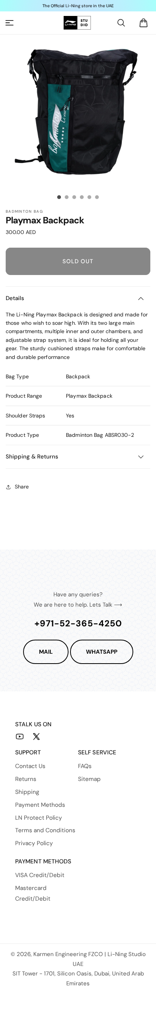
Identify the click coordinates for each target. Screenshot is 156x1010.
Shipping (27, 792)
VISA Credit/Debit (39, 875)
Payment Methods (40, 805)
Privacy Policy (34, 843)
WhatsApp (101, 652)
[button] (9, 22)
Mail (46, 652)
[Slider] (59, 197)
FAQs (85, 766)
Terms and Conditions (45, 830)
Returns (25, 779)
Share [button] (22, 486)
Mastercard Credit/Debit (32, 893)
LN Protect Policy (38, 818)
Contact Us (30, 766)
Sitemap (89, 779)
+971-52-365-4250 (78, 623)
